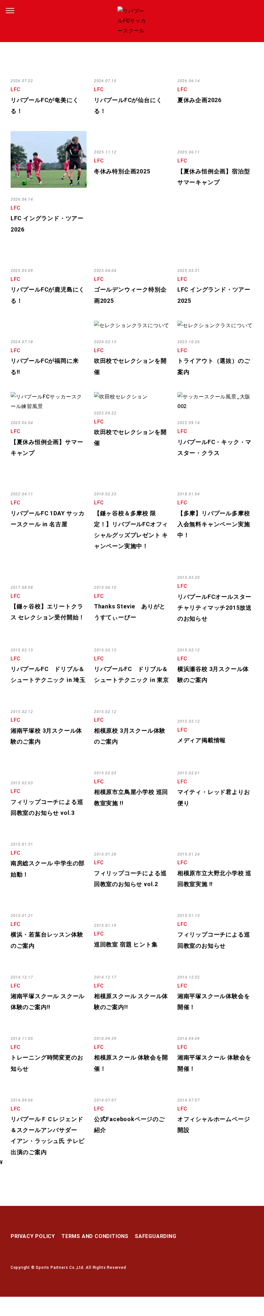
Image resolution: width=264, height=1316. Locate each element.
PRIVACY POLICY (33, 1236)
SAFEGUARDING (155, 1236)
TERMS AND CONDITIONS (94, 1236)
